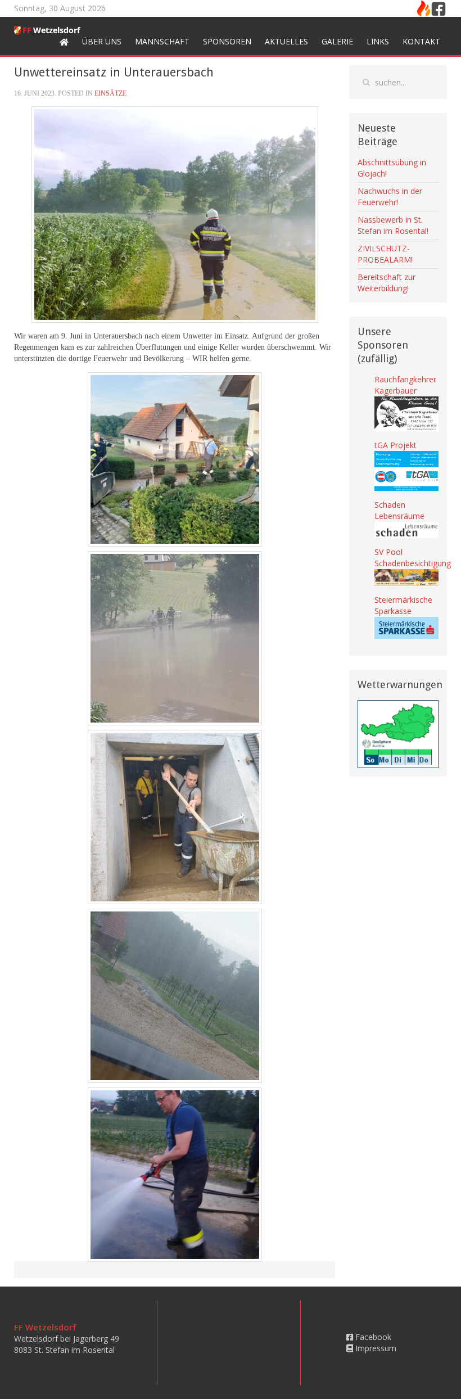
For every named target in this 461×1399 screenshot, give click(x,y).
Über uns (101, 41)
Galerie (337, 41)
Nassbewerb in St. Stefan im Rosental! (393, 225)
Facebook (372, 1337)
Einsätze (110, 93)
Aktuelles (286, 41)
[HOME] (64, 41)
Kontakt (421, 41)
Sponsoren (227, 41)
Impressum (374, 1348)
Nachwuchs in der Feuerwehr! (390, 196)
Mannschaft (162, 41)
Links (378, 41)
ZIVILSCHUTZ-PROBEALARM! (385, 254)
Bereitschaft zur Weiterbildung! (386, 283)
